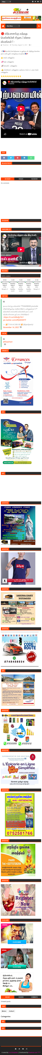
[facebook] (33, 1)
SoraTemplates (13, 1052)
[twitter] (35, 1)
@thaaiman (7, 342)
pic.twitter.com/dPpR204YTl (14, 320)
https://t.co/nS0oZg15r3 (13, 317)
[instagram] (40, 1)
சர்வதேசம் (11, 1011)
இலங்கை (4, 1011)
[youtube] (38, 1)
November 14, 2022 (11, 327)
